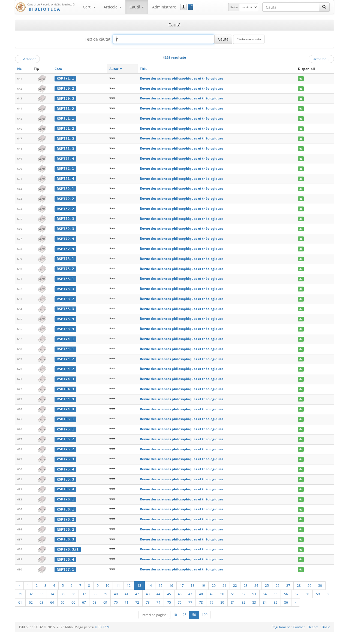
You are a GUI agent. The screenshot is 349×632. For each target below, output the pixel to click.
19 (203, 585)
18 (192, 585)
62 (31, 602)
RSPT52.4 (65, 249)
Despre (313, 627)
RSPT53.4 (65, 329)
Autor (114, 68)
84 (265, 602)
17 (182, 585)
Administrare (164, 7)
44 (158, 594)
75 (169, 602)
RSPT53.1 (65, 279)
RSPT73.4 (65, 319)
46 (180, 594)
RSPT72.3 (65, 219)
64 (52, 602)
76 (180, 602)
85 (275, 602)
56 (286, 594)
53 (254, 594)
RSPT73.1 (65, 259)
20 (214, 585)
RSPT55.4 (65, 489)
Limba (234, 7)
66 (73, 602)
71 (126, 602)
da (300, 78)
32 (31, 594)
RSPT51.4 (65, 179)
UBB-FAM (102, 627)
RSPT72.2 (65, 199)
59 (318, 594)
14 (150, 585)
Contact (299, 627)
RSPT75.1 (65, 429)
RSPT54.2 (65, 369)
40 (116, 594)
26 (277, 585)
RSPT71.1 (65, 78)
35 (63, 594)
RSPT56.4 (65, 559)
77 (190, 602)
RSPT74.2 (65, 359)
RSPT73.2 (65, 269)
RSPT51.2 (65, 128)
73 (148, 602)
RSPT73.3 (65, 289)
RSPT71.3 (65, 138)
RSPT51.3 (65, 149)
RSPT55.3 (65, 479)
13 (139, 585)
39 (105, 594)
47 (190, 594)
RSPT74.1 (65, 339)
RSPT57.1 (65, 569)
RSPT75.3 (65, 459)
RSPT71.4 (65, 159)
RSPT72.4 (65, 239)
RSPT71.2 (65, 109)
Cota (58, 68)
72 (137, 602)
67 (84, 602)
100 (204, 614)
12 (129, 585)
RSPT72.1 (65, 168)
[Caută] (324, 7)
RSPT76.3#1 (68, 549)
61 (20, 602)
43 (148, 594)
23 (246, 585)
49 (211, 594)
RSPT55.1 (65, 419)
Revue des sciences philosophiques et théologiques (181, 78)
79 (211, 602)
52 (243, 594)
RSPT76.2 (65, 519)
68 (95, 602)
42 (137, 594)
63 (41, 602)
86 (286, 602)
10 (107, 585)
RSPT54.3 (65, 389)
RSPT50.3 (65, 98)
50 (222, 594)
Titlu (144, 68)
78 (201, 602)
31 (20, 594)
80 (222, 602)
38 (95, 594)
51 (233, 594)
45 (169, 594)
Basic (326, 627)
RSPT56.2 (65, 529)
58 (307, 594)
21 (224, 585)
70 (116, 602)
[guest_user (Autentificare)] (183, 7)
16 (171, 585)
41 (126, 594)
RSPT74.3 (65, 379)
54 (265, 594)
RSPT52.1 (65, 189)
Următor (321, 59)
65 (63, 602)
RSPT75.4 (65, 469)
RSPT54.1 (65, 349)
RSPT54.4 (65, 399)
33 (41, 594)
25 (267, 585)
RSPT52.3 (65, 229)
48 (201, 594)
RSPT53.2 (65, 299)
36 (73, 594)
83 (254, 602)
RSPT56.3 (65, 539)
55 (275, 594)
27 (288, 585)
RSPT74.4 (65, 409)
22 (235, 585)
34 (52, 594)
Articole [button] (111, 7)
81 (233, 602)
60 (328, 594)
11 (118, 585)
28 (299, 585)
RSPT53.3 (65, 309)
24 (256, 585)
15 (161, 585)
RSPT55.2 (65, 439)
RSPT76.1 (65, 499)
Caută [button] (135, 7)
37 (84, 594)
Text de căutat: (98, 39)
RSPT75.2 (65, 449)
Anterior (27, 59)
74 (158, 602)
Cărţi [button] (88, 7)
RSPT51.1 (65, 118)
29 (309, 585)
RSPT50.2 (65, 88)
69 (105, 602)
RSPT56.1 (65, 509)
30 (320, 585)
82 (243, 602)
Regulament (281, 627)
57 (297, 594)
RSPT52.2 (65, 209)
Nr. (19, 68)
